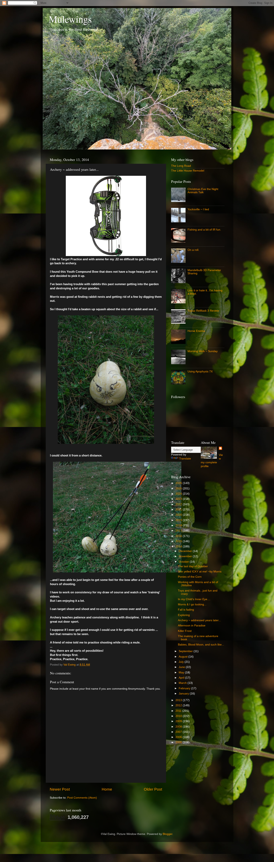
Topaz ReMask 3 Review (203, 310)
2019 (179, 520)
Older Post (153, 789)
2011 (179, 710)
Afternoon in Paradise (191, 625)
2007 (179, 731)
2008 (179, 726)
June (182, 667)
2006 (179, 737)
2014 (179, 546)
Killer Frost (185, 630)
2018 (179, 525)
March (183, 682)
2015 (179, 541)
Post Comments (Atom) (82, 797)
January (184, 693)
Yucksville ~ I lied (198, 209)
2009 (179, 721)
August (183, 656)
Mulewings (70, 18)
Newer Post (60, 789)
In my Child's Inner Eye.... (194, 599)
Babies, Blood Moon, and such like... (201, 644)
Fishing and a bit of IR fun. (204, 229)
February (185, 688)
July (182, 661)
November (186, 556)
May (182, 672)
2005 (179, 742)
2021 (179, 509)
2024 (179, 493)
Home (107, 789)
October (184, 561)
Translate (185, 458)
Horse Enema (196, 330)
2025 (179, 488)
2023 (179, 498)
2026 (179, 483)
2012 (179, 705)
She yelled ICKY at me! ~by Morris (199, 571)
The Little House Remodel (187, 170)
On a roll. (193, 249)
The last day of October (193, 566)
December (186, 551)
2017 (179, 530)
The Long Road (181, 165)
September (186, 651)
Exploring (184, 615)
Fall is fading (186, 609)
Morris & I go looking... (192, 604)
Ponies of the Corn (190, 576)
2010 (179, 716)
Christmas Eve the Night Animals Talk (203, 191)
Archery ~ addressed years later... (199, 620)
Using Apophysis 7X (200, 371)
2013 (179, 700)
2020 (179, 514)
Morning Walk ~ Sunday (203, 351)
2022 (179, 504)
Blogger (167, 834)
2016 (179, 536)
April (182, 677)
